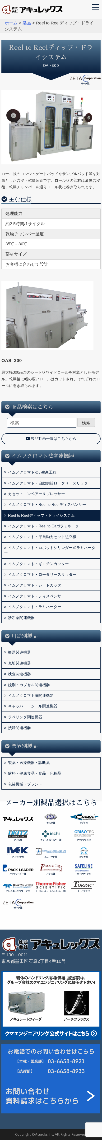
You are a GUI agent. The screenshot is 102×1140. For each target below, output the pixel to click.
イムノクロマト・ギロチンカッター (38, 564)
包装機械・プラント (25, 784)
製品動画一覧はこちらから (53, 439)
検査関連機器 (19, 674)
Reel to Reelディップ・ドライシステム (41, 515)
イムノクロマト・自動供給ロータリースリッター (50, 483)
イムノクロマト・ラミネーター (34, 607)
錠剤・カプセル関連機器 (29, 685)
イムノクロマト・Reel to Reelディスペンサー (47, 505)
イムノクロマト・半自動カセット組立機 (42, 537)
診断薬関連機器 (21, 618)
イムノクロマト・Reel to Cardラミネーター (45, 526)
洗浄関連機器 (19, 728)
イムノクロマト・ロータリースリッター (42, 574)
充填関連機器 (19, 663)
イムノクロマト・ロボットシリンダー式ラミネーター (49, 550)
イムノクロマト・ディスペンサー (36, 596)
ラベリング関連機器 (25, 717)
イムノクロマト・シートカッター (36, 585)
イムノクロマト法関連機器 (31, 695)
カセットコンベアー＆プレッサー (36, 494)
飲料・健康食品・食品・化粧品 (34, 773)
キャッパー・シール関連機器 (32, 706)
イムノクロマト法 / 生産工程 (32, 472)
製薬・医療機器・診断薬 (29, 763)
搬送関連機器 (19, 652)
